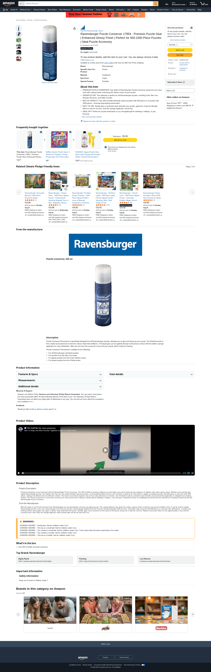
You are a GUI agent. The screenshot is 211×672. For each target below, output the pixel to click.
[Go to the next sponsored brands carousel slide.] (193, 614)
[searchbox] (89, 3)
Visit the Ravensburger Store (91, 31)
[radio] (18, 28)
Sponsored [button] (19, 593)
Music (152, 10)
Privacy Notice (87, 665)
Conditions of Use (75, 665)
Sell (128, 10)
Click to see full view (49, 82)
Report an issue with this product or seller (99, 121)
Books (111, 10)
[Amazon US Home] (82, 658)
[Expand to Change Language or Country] (168, 4)
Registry (144, 10)
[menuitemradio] (188, 473)
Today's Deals (101, 10)
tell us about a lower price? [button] (42, 409)
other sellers (109, 63)
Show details (112, 151)
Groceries (77, 10)
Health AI (14, 10)
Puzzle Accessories (40, 20)
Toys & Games (21, 20)
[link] (59, 139)
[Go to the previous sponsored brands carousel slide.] (18, 614)
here (31, 402)
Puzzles (30, 20)
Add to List (171, 91)
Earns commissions (49, 428)
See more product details (92, 117)
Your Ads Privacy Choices (132, 665)
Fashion (136, 10)
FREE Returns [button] (86, 60)
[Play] (18, 473)
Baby (200, 10)
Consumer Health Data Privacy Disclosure (108, 665)
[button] (5, 9)
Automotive (191, 10)
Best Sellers (52, 10)
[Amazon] (9, 4)
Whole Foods (88, 10)
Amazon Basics (39, 10)
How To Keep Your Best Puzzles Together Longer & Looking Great (50, 430)
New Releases (65, 10)
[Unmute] (192, 473)
